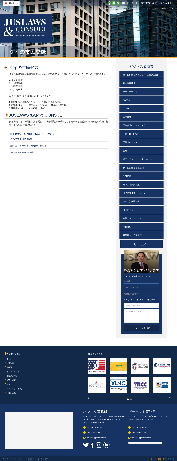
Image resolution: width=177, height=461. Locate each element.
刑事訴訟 (10, 367)
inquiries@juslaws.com (96, 438)
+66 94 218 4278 (94, 427)
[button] (106, 9)
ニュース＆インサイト (148, 8)
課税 (8, 384)
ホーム (9, 359)
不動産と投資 (12, 376)
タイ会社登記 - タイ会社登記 (22, 152)
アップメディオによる (155, 459)
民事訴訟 (10, 363)
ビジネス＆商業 (13, 371)
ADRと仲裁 (11, 380)
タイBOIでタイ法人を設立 (21, 139)
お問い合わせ (167, 8)
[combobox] (11, 3)
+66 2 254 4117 (93, 432)
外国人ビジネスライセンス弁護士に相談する (28, 145)
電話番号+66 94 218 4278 (155, 3)
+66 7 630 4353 (139, 432)
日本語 (11, 3)
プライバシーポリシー (16, 389)
